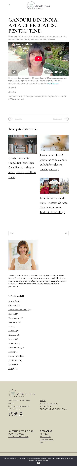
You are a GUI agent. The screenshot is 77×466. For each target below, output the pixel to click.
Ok (38, 463)
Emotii (11, 314)
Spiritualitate (14, 348)
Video (11, 365)
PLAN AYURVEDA (16, 434)
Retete (11, 339)
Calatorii (12, 305)
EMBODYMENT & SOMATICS (53, 409)
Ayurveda (12, 301)
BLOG (42, 442)
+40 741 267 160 (14, 409)
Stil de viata (13, 356)
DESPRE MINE (46, 439)
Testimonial (13, 360)
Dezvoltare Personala (17, 310)
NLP (10, 327)
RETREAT (44, 434)
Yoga (10, 369)
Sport (11, 352)
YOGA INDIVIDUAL (48, 403)
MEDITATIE (45, 437)
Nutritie (12, 331)
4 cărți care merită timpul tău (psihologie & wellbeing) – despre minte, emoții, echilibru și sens (22, 167)
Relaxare (12, 335)
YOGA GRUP (46, 406)
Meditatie (12, 322)
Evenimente (13, 318)
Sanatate (12, 343)
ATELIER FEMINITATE (18, 437)
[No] (74, 461)
